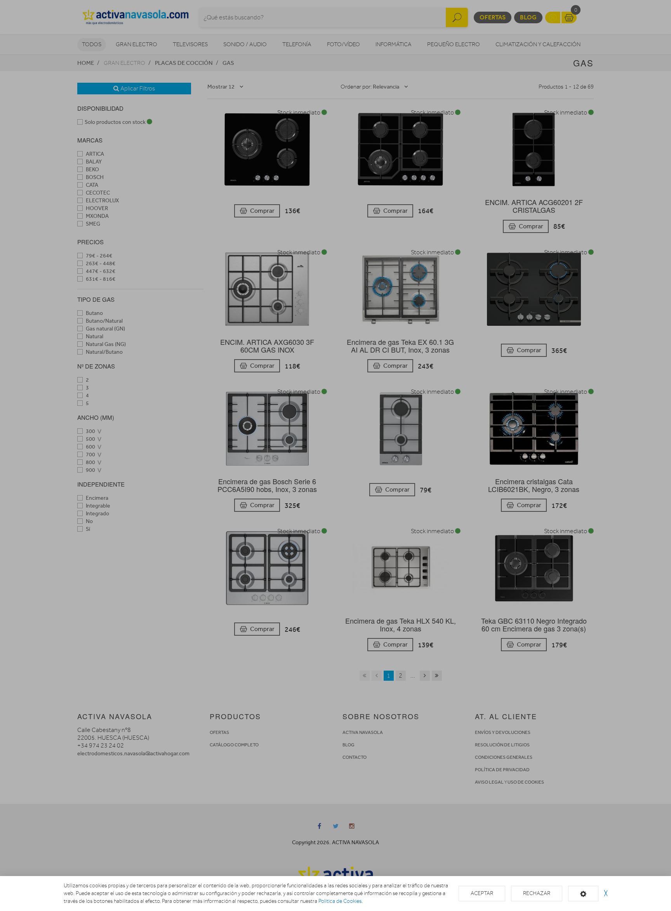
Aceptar (482, 893)
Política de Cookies (340, 901)
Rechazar (536, 893)
